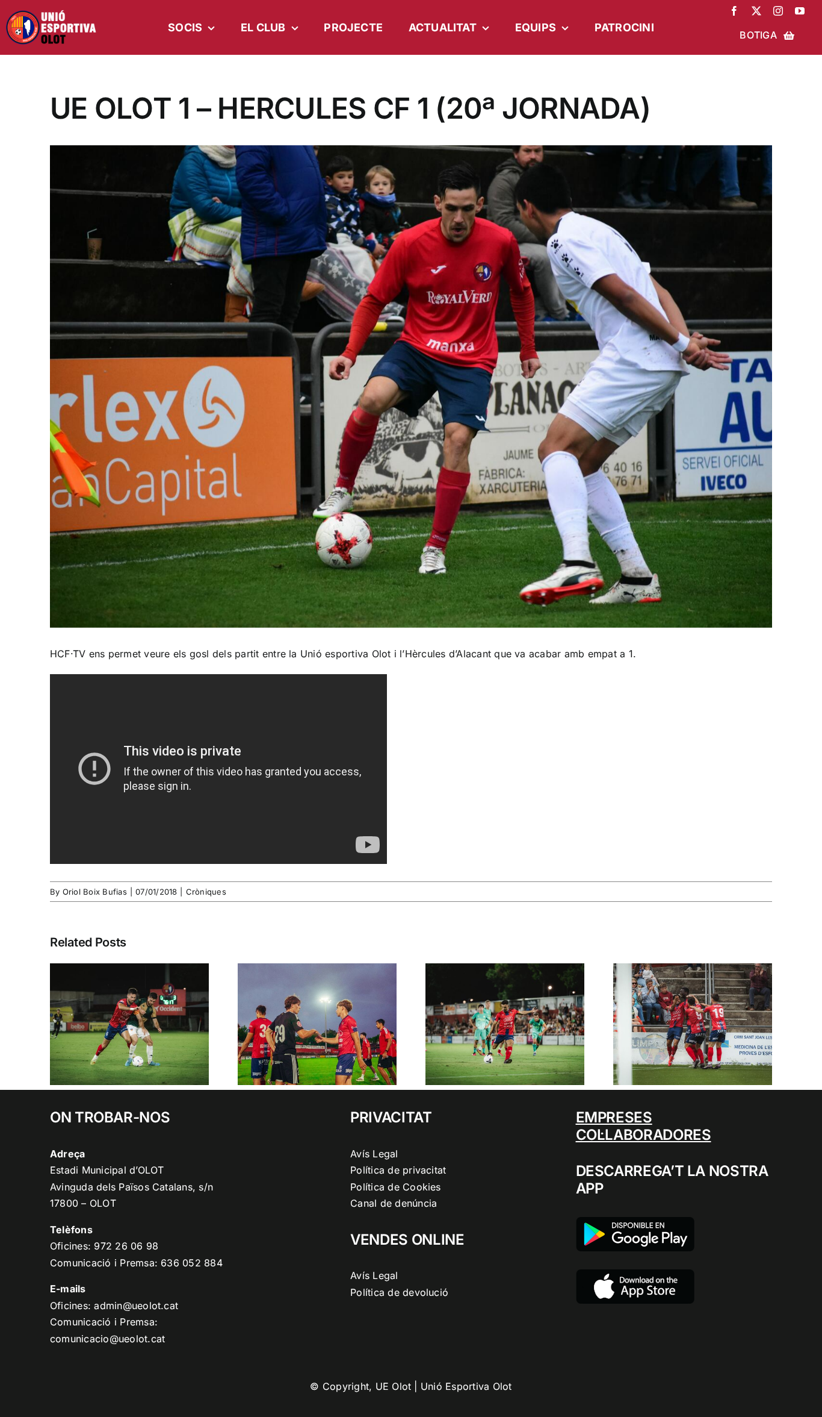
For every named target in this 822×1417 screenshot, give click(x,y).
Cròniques (206, 891)
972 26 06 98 (126, 1246)
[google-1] (635, 1222)
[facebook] (734, 11)
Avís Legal (374, 1154)
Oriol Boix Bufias (95, 891)
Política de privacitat (398, 1170)
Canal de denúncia (393, 1203)
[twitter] (756, 11)
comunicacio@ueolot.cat (107, 1339)
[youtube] (800, 11)
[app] (635, 1274)
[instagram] (778, 11)
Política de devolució (399, 1292)
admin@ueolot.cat (136, 1306)
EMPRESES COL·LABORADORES (643, 1126)
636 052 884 (192, 1263)
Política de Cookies (395, 1187)
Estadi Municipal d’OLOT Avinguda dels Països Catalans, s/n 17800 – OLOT (131, 1186)
